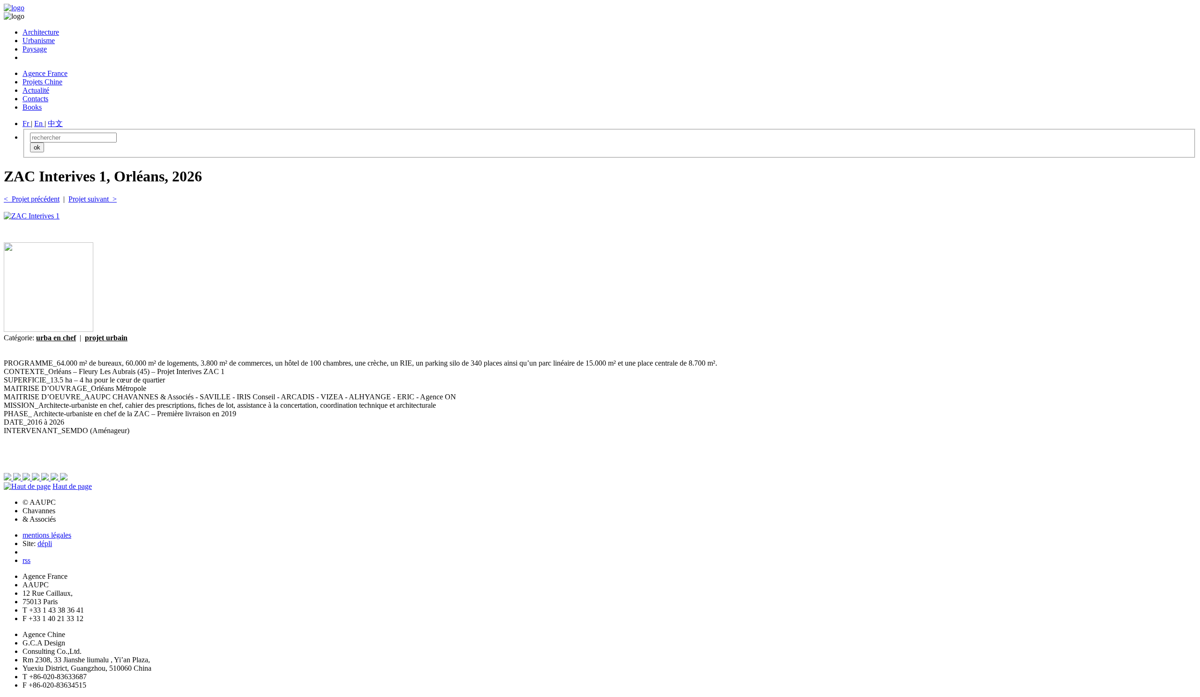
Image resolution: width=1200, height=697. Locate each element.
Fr (26, 123)
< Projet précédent (32, 199)
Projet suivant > (92, 199)
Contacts (35, 99)
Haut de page (72, 486)
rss (26, 560)
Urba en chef (56, 338)
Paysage (34, 49)
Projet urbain (106, 338)
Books (32, 107)
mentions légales (46, 535)
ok (37, 147)
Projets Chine (42, 82)
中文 (55, 123)
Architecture (40, 32)
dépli (45, 543)
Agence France (45, 73)
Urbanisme (38, 41)
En (39, 123)
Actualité (35, 90)
